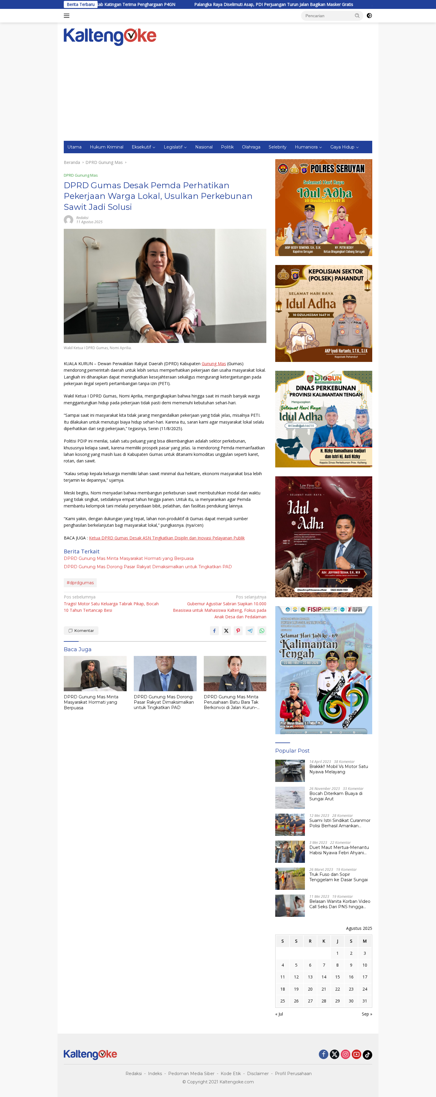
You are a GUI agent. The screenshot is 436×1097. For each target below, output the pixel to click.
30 (351, 1001)
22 (337, 989)
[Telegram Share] (250, 630)
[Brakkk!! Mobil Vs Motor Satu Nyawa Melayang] (290, 771)
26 (296, 1001)
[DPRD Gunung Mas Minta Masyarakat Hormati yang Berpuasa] (95, 673)
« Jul (279, 1014)
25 (282, 1001)
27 (310, 1001)
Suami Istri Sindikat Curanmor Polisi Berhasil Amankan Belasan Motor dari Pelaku (339, 823)
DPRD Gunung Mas (81, 175)
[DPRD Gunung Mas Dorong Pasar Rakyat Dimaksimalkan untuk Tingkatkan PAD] (165, 673)
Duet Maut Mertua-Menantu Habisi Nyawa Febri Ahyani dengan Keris (339, 850)
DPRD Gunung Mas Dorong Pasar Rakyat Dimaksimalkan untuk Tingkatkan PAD (148, 566)
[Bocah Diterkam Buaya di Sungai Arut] (290, 798)
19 (296, 989)
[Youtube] (356, 1055)
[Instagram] (345, 1055)
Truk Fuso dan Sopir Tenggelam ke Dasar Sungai (338, 877)
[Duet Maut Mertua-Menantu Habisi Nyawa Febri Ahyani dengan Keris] (290, 852)
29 (337, 1001)
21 (324, 989)
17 (364, 977)
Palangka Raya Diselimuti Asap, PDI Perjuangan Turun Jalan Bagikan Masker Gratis (223, 4)
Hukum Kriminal (106, 147)
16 (351, 977)
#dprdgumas (80, 582)
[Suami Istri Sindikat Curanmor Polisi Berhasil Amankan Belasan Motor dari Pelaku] (290, 825)
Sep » (367, 1014)
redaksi (82, 217)
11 (282, 977)
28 (324, 1001)
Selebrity (278, 147)
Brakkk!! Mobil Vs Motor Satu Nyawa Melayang (338, 769)
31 (364, 1001)
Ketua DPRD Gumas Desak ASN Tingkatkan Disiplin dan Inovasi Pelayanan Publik (167, 538)
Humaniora (306, 147)
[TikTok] (367, 1055)
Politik (227, 147)
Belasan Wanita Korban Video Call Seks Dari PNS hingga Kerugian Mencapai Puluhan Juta (339, 904)
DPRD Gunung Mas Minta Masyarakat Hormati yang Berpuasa (129, 558)
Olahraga (251, 147)
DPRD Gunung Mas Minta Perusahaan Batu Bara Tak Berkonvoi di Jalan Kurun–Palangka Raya (231, 702)
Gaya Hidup (342, 147)
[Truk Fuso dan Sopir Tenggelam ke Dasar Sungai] (290, 879)
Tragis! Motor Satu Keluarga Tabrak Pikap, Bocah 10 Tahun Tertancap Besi (111, 603)
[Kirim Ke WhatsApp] (261, 630)
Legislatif (173, 147)
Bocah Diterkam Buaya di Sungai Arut (335, 796)
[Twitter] (334, 1055)
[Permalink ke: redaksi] (68, 219)
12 (296, 977)
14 (324, 977)
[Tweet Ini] (226, 630)
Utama (74, 147)
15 (337, 977)
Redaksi (133, 1073)
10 (364, 965)
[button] (357, 15)
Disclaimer (258, 1073)
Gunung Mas (214, 363)
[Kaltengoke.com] (110, 36)
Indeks (155, 1073)
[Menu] (68, 16)
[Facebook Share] (214, 630)
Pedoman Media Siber (191, 1073)
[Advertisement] (218, 96)
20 (310, 989)
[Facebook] (323, 1055)
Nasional (204, 147)
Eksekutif (141, 147)
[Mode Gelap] (369, 16)
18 (282, 989)
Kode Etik (231, 1073)
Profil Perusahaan (293, 1073)
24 (364, 989)
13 (310, 977)
